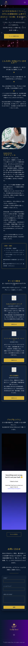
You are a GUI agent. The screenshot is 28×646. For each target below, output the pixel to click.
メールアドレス (7, 586)
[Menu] (24, 2)
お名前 (5, 578)
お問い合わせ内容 (8, 594)
